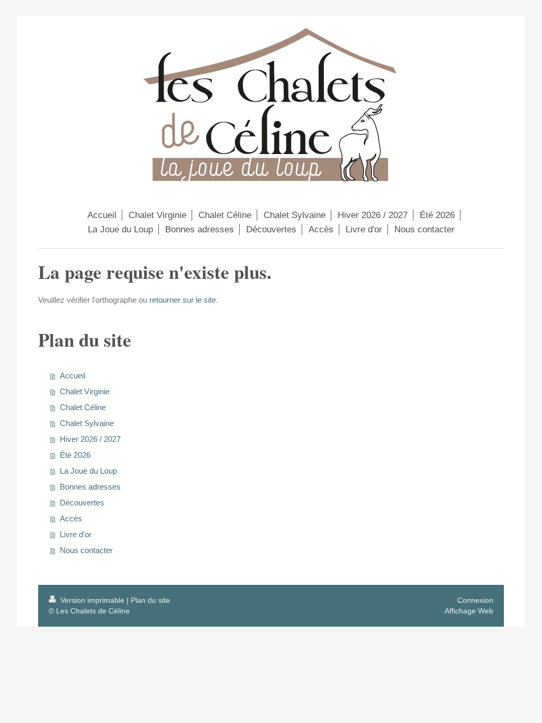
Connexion (475, 600)
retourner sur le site (182, 299)
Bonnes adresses (90, 486)
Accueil (72, 375)
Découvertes (82, 502)
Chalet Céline (83, 407)
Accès (71, 518)
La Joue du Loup (88, 470)
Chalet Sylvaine (87, 423)
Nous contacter (86, 550)
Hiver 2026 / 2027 (90, 439)
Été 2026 (75, 454)
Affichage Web (469, 611)
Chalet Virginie (85, 391)
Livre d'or (76, 534)
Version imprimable (92, 600)
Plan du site (150, 600)
